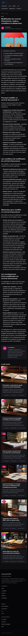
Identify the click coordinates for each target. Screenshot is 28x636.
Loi (18, 6)
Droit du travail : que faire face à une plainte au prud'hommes (12, 452)
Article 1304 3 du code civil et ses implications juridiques (11, 552)
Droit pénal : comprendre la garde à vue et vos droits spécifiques (12, 386)
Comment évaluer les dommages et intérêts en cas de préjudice (12, 419)
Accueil (2, 13)
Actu (10, 6)
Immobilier (12, 8)
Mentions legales (6, 624)
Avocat (3, 593)
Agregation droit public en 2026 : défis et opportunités (11, 519)
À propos (15, 357)
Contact (4, 621)
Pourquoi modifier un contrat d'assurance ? (14, 53)
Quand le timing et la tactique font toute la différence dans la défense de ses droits (11, 485)
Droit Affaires (5, 606)
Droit (14, 6)
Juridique (4, 6)
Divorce (19, 8)
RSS (3, 626)
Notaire (3, 595)
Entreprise (5, 8)
